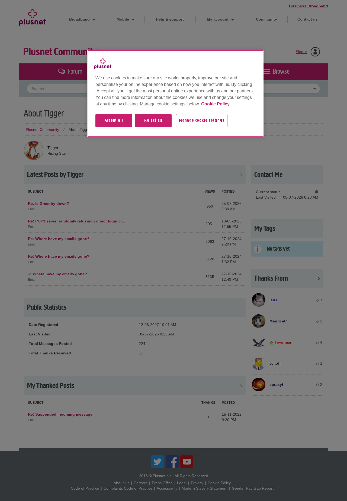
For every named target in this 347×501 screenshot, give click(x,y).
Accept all (114, 120)
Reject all (153, 120)
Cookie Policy (215, 104)
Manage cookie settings (201, 120)
